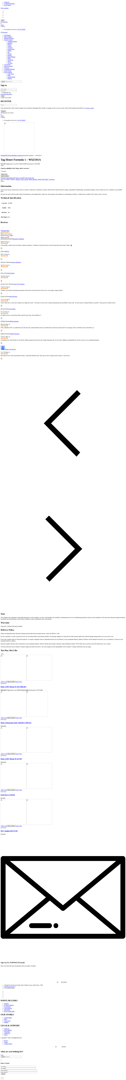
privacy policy (90, 108)
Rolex (9, 58)
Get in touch (7, 5)
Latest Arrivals (24, 179)
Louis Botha (12, 309)
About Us (6, 2)
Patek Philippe (11, 57)
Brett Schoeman (15, 334)
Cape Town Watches (19, 284)
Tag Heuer (10, 60)
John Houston (13, 296)
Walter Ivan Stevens (10, 349)
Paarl (9, 75)
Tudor (9, 61)
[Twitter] (2, 182)
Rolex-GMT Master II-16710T (11, 759)
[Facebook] (1, 182)
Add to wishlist (5, 176)
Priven (7, 251)
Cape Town (11, 74)
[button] (63, 23)
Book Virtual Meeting (8, 178)
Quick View (18, 681)
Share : (2, 181)
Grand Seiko (11, 49)
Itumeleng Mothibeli (18, 239)
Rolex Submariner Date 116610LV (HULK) (16, 723)
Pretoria (10, 78)
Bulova (9, 44)
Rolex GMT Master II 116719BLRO (13, 687)
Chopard (10, 47)
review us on (4, 237)
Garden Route (11, 77)
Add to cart (4, 174)
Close (2, 25)
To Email (3, 1068)
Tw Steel (10, 63)
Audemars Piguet (12, 41)
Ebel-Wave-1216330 (8, 795)
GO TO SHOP (21, 29)
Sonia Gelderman (16, 262)
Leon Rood (11, 273)
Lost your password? (6, 94)
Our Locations (4, 8)
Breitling (10, 43)
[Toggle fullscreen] (3, 1077)
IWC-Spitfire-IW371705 (9, 831)
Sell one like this (29, 178)
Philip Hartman (14, 321)
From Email (4, 1072)
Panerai (10, 55)
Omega (9, 54)
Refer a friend (19, 178)
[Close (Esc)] (1, 1077)
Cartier (9, 46)
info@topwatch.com (9, 986)
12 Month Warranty (9, 3)
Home (2, 155)
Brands (18, 179)
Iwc (9, 52)
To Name (3, 1066)
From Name (4, 1070)
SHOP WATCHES (9, 155)
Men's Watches (18, 155)
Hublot (9, 50)
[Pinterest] (3, 182)
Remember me (7, 92)
